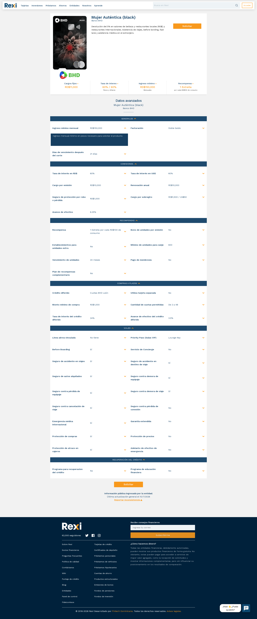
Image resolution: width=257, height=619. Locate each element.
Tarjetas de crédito (103, 544)
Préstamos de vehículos (105, 562)
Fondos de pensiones (104, 591)
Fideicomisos (68, 602)
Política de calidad (70, 562)
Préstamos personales (105, 556)
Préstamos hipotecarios (105, 567)
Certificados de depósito (105, 550)
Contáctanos (68, 567)
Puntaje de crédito (70, 579)
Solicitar (187, 26)
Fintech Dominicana (122, 611)
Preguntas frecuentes (72, 556)
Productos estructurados (106, 579)
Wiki (64, 573)
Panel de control (69, 596)
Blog (64, 585)
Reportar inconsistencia (127, 500)
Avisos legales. (174, 611)
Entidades (66, 591)
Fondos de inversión (103, 596)
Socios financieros (70, 550)
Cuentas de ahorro (103, 573)
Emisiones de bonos (103, 585)
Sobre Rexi (67, 544)
